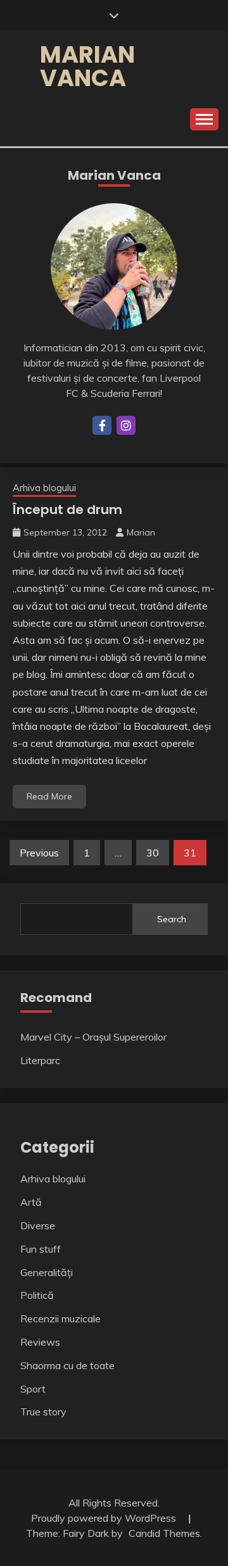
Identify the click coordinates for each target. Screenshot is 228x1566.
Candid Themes (164, 1533)
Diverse (37, 1225)
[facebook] (101, 425)
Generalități (46, 1272)
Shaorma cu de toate (67, 1365)
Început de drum (67, 509)
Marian (141, 532)
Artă (31, 1202)
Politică (37, 1295)
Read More (49, 796)
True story (43, 1411)
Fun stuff (40, 1249)
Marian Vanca (87, 66)
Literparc (40, 1060)
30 (152, 852)
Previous (39, 852)
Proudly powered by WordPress (105, 1518)
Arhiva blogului (44, 488)
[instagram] (126, 425)
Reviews (40, 1342)
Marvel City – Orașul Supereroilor (93, 1036)
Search (171, 919)
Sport (33, 1388)
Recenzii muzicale (60, 1318)
